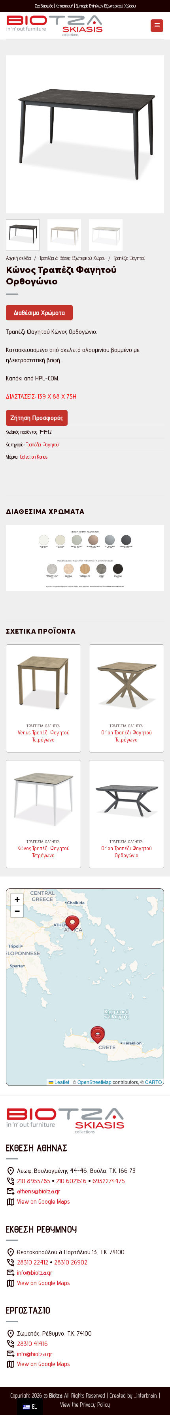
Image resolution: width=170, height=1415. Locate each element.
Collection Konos (33, 457)
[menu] (30, 1406)
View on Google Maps (43, 1201)
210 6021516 (71, 1181)
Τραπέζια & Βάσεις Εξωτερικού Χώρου (72, 258)
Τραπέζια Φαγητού (129, 258)
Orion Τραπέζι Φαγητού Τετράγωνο (126, 736)
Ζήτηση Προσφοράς (36, 417)
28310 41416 (32, 1343)
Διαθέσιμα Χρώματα (39, 312)
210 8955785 (33, 1181)
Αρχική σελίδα (18, 258)
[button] (157, 25)
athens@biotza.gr (38, 1191)
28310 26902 (70, 1262)
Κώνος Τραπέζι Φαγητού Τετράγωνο (43, 851)
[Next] (151, 134)
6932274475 (109, 1181)
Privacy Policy (95, 1404)
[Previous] (19, 134)
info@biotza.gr (35, 1272)
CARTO (153, 1081)
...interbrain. (145, 1395)
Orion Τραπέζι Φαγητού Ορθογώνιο (126, 851)
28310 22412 (32, 1262)
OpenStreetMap (94, 1081)
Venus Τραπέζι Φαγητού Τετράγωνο (44, 736)
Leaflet (61, 1081)
